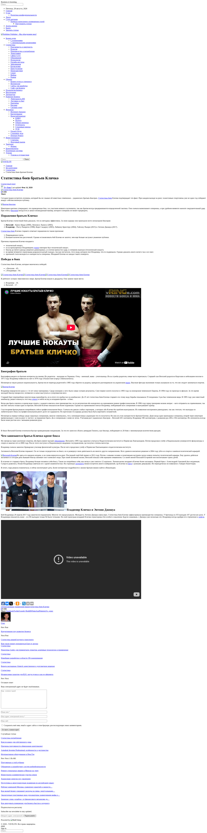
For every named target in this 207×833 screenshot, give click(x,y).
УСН (17, 129)
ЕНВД (17, 118)
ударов (36, 248)
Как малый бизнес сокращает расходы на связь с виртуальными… (28, 791)
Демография (16, 53)
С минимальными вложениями (23, 43)
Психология (15, 60)
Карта (8, 28)
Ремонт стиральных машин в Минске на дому (20, 771)
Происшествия (17, 71)
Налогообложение (18, 116)
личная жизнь (6, 607)
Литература (10, 94)
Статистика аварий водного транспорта (17, 640)
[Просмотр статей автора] (6, 621)
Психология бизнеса (14, 90)
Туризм (9, 153)
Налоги (18, 120)
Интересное (15, 84)
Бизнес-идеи (11, 38)
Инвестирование (13, 138)
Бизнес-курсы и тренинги (21, 82)
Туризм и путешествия (20, 155)
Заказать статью (12, 30)
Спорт (13, 73)
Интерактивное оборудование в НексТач (17, 754)
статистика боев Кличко (39, 607)
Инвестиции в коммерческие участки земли (19, 775)
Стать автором (12, 19)
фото (130, 464)
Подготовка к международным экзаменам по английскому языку (27, 783)
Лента (8, 17)
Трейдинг (10, 144)
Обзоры (9, 79)
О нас (8, 13)
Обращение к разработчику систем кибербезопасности (23, 767)
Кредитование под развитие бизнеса (16, 631)
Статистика (10, 45)
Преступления (16, 69)
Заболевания (16, 64)
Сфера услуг (16, 56)
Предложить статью (23, 24)
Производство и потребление (23, 51)
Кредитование (16, 114)
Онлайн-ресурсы (17, 62)
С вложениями (17, 40)
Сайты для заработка (19, 86)
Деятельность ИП (18, 99)
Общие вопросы (22, 123)
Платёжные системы (14, 151)
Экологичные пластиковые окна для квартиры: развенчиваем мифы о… (30, 795)
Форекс (14, 146)
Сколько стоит (16, 107)
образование (60, 441)
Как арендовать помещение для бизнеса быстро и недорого (25, 803)
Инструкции (11, 92)
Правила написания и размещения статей (27, 22)
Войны (13, 75)
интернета (79, 464)
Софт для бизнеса (18, 88)
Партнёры (15, 103)
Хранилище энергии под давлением (16, 779)
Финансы (10, 110)
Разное (13, 77)
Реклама (14, 105)
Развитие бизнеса (13, 97)
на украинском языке (20, 607)
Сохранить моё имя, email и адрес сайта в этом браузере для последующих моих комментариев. (43, 725)
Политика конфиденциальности (24, 15)
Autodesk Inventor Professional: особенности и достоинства (24, 750)
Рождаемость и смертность (21, 47)
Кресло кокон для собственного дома (16, 742)
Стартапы (15, 140)
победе (201, 517)
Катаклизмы (16, 66)
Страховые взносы (23, 127)
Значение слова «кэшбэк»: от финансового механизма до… (25, 799)
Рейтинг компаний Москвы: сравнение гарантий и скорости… (26, 787)
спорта (34, 399)
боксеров (14, 211)
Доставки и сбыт (17, 101)
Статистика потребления (11, 738)
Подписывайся (30, 816)
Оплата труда (16, 131)
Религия (14, 49)
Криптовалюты (12, 148)
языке (128, 383)
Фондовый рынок (18, 142)
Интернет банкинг (18, 112)
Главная (9, 11)
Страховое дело (17, 133)
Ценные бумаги (17, 136)
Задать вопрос (11, 26)
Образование (16, 58)
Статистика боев (105, 198)
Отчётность (20, 125)
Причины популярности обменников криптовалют (22, 746)
